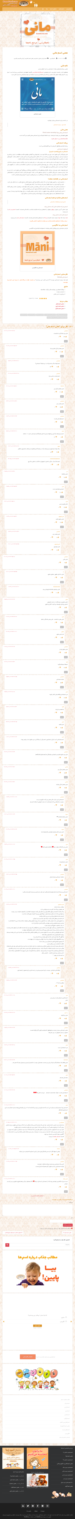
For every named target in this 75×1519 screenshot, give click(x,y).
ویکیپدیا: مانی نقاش (59, 294)
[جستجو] (47, 9)
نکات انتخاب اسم (65, 1399)
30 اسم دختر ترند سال (67, 1482)
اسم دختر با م (20, 218)
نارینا (62, 1321)
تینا (63, 1317)
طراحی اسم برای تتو (65, 1437)
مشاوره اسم (53, 9)
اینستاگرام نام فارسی (38, 72)
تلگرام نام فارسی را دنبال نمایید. (59, 139)
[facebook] (38, 1506)
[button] (3, 1321)
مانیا (67, 218)
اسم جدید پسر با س (67, 1475)
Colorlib (38, 1517)
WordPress (26, 1517)
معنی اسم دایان (14, 1480)
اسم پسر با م (12, 209)
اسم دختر (61, 9)
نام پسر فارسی (17, 58)
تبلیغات (36, 1511)
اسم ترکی (67, 1403)
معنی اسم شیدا (14, 1476)
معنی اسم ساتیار (59, 308)
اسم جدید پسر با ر (68, 1479)
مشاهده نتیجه (37, 1328)
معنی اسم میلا (69, 1456)
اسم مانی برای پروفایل (62, 314)
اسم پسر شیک (40, 314)
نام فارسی (52, 58)
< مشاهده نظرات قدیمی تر (37, 1196)
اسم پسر (69, 9)
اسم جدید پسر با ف (68, 1467)
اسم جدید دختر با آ (68, 1460)
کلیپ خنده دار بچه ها (32, 1487)
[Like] (66, 337)
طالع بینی (67, 1433)
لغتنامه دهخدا (60, 292)
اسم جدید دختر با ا (68, 1452)
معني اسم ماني (32, 314)
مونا (59, 218)
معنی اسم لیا (13, 1483)
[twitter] (28, 1506)
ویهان (52, 209)
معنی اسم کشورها (65, 1426)
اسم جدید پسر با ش (67, 1471)
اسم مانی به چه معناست (50, 314)
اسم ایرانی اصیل (43, 58)
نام (72, 1218)
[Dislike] (60, 337)
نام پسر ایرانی (24, 58)
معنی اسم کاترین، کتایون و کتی (65, 1463)
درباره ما (42, 1511)
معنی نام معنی (24, 314)
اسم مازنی (67, 1414)
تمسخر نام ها (57, 1136)
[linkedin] (23, 1506)
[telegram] (43, 1506)
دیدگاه (70, 1202)
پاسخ (66, 341)
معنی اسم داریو (60, 306)
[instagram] (43, 9)
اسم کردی (67, 1407)
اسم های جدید (66, 1430)
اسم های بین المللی (65, 1422)
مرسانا (45, 218)
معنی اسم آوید (69, 1486)
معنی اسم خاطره (15, 1487)
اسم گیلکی (67, 1418)
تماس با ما (29, 1511)
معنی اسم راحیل (14, 1491)
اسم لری (67, 1411)
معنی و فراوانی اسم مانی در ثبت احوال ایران (57, 317)
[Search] (7, 1245)
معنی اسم (31, 58)
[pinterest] (33, 1506)
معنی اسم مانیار (60, 304)
